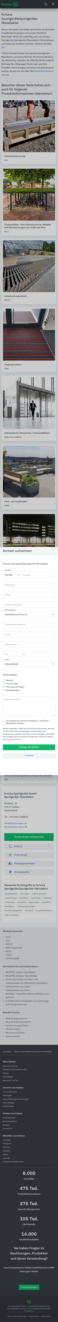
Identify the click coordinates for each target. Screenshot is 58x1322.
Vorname (26, 575)
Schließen (29, 755)
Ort (23, 654)
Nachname (10, 585)
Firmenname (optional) (15, 625)
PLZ (6, 654)
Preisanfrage (12, 684)
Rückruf (9, 680)
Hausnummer (11, 644)
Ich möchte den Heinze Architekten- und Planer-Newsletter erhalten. (28, 722)
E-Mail (8, 595)
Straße (8, 634)
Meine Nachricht (12, 699)
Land (7, 659)
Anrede (8, 570)
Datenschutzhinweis (14, 739)
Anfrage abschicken (29, 747)
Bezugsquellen (12, 690)
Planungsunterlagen (15, 687)
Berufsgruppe (10, 610)
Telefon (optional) (13, 605)
